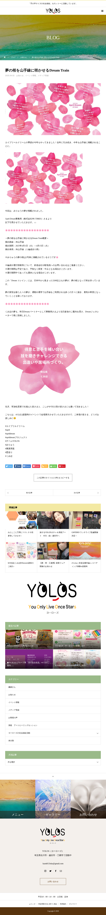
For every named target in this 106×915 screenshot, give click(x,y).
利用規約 (63, 904)
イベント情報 (30, 75)
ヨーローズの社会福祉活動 (19, 733)
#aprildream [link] (10, 434)
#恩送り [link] (8, 452)
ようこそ (32, 904)
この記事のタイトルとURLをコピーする (53, 478)
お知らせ (20, 75)
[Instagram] (45, 871)
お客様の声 (12, 718)
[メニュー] (102, 11)
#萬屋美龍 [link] (9, 448)
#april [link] (7, 430)
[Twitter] (50, 871)
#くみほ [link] (8, 456)
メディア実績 (43, 75)
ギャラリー (73, 904)
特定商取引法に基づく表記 (47, 904)
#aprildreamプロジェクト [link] (16, 437)
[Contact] (60, 871)
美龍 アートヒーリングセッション (22, 725)
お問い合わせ (53, 881)
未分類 (11, 741)
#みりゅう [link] (9, 445)
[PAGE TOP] (53, 776)
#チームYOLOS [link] (12, 441)
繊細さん (12, 687)
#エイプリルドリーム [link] (15, 426)
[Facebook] (55, 871)
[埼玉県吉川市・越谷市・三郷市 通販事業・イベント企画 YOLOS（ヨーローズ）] (53, 835)
